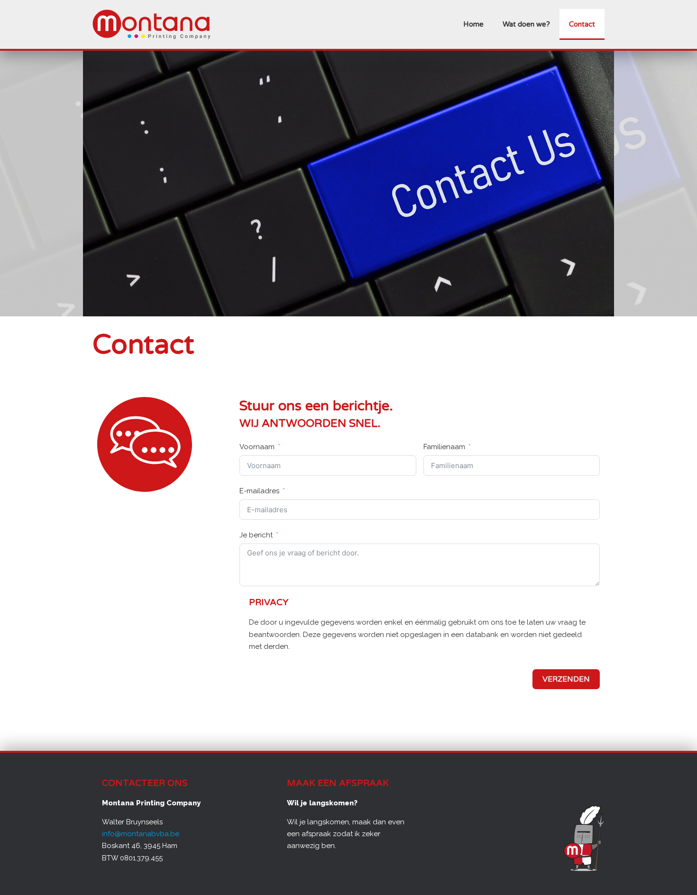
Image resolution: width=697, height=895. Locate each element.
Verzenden (566, 679)
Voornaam (257, 447)
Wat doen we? (526, 24)
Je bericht (256, 535)
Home (473, 24)
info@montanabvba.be (140, 834)
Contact (582, 24)
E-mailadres (259, 491)
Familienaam (444, 447)
